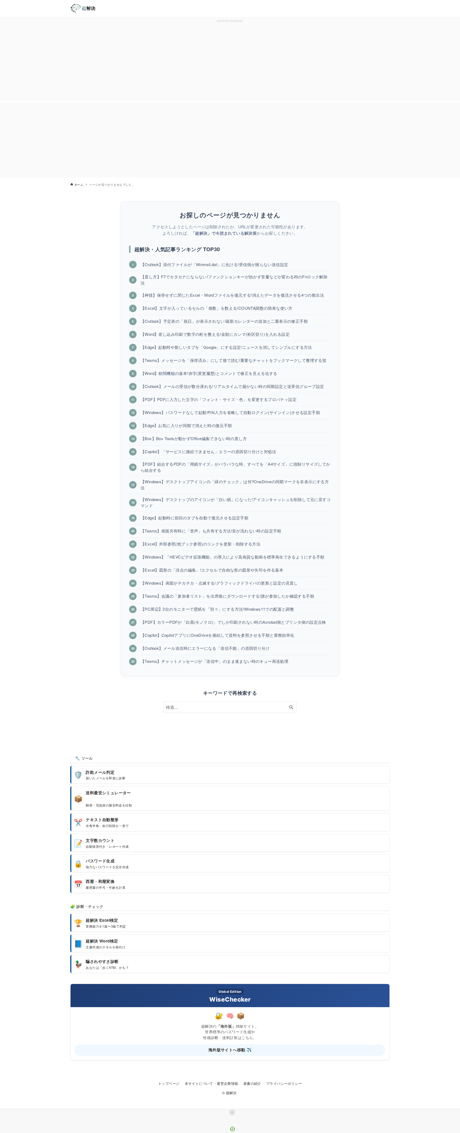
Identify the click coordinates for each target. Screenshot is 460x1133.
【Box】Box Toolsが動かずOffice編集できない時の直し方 (194, 438)
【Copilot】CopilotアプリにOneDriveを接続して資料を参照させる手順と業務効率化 (217, 635)
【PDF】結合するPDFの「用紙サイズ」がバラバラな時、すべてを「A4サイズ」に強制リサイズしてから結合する (235, 467)
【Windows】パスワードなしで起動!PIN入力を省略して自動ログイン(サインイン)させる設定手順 (230, 412)
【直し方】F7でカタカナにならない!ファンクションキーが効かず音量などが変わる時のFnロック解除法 (234, 280)
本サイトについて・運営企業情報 (211, 1083)
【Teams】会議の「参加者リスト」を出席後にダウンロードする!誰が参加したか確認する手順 (227, 596)
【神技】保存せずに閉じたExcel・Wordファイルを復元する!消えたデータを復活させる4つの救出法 (232, 295)
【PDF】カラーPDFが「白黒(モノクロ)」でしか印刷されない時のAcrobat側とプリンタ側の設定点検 (233, 622)
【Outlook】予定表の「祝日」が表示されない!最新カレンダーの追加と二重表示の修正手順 (224, 321)
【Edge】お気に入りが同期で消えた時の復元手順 (186, 425)
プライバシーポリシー (284, 1083)
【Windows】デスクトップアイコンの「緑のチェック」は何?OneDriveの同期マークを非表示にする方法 (235, 484)
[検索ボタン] (291, 707)
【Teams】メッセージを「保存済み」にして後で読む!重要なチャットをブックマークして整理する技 (233, 360)
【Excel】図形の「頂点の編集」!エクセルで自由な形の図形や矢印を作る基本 (212, 570)
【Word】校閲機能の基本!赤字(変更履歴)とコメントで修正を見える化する (209, 373)
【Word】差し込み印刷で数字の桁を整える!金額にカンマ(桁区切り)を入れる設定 (215, 334)
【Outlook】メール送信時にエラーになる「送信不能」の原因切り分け (205, 648)
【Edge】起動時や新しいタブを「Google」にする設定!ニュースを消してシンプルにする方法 (226, 347)
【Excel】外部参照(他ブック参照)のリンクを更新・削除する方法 (200, 544)
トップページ (168, 1083)
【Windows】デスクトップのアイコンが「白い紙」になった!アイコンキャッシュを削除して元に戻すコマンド (236, 502)
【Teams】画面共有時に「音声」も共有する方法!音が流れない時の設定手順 (211, 531)
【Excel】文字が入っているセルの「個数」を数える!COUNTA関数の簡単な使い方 (217, 308)
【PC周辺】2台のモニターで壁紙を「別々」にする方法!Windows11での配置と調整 (217, 609)
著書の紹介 (252, 1083)
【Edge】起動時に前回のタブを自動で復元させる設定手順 (194, 517)
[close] (232, 1112)
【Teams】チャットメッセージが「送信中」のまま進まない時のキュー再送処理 (214, 661)
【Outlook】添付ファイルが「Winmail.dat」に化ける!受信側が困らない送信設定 (214, 264)
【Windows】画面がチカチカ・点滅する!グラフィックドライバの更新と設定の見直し (219, 583)
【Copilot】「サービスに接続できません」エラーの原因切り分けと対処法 (208, 451)
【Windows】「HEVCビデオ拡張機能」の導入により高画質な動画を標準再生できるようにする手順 (233, 557)
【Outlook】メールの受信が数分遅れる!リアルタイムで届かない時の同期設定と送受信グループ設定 (232, 386)
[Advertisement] (230, 61)
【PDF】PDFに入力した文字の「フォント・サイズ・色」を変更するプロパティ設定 (219, 399)
